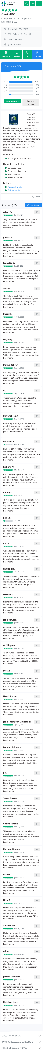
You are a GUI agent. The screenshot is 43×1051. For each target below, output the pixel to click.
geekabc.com (14, 44)
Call (27, 56)
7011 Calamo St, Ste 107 (19, 34)
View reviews (12, 101)
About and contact (12, 1036)
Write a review (30, 102)
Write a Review (33, 205)
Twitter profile (14, 190)
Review (17, 56)
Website (6, 56)
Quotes (37, 56)
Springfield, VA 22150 (18, 29)
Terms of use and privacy (14, 1048)
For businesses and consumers (17, 1042)
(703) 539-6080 (15, 39)
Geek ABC (8, 14)
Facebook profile (15, 187)
